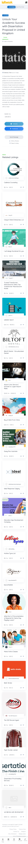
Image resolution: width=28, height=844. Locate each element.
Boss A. (10, 246)
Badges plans (22, 834)
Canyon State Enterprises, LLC (14, 220)
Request (23, 831)
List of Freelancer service (19, 836)
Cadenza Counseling (10, 182)
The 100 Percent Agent (11, 720)
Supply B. (11, 415)
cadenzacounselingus (14, 178)
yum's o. (10, 315)
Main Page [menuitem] (3, 841)
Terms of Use (22, 829)
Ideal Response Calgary (12, 489)
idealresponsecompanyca (15, 484)
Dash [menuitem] (14, 840)
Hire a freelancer (12, 834)
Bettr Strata (8, 683)
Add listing (11, 7)
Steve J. (10, 515)
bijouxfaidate (8, 585)
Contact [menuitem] (25, 840)
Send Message (14, 137)
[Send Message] (21, 187)
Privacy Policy (12, 829)
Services (5, 15)
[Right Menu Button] (26, 2)
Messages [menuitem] (19, 840)
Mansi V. (10, 647)
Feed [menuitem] (8, 840)
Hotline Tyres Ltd (9, 553)
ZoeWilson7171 (12, 447)
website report (9, 320)
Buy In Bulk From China (12, 420)
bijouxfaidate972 (12, 580)
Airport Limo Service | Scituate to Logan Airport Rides (12, 386)
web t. (10, 807)
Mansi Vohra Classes (11, 651)
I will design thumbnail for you (14, 251)
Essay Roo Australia (10, 451)
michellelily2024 (12, 774)
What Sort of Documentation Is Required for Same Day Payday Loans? (13, 618)
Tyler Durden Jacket (11, 750)
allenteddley (11, 549)
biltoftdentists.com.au (14, 346)
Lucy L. (10, 611)
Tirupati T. (11, 278)
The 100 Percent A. (13, 715)
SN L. (10, 380)
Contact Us (16, 831)
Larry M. (10, 215)
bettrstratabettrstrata (14, 678)
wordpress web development (13, 812)
